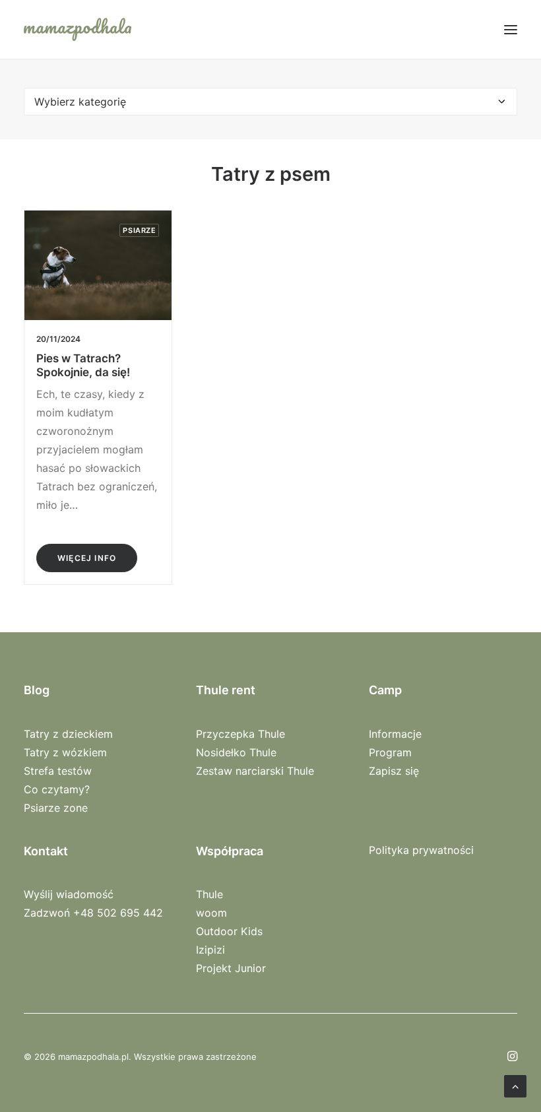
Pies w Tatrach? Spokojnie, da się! (83, 365)
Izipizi (210, 949)
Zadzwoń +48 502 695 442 (93, 912)
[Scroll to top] (515, 1085)
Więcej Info (86, 558)
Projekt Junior (231, 968)
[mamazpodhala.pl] (77, 29)
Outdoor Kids (229, 931)
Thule (209, 894)
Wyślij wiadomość (68, 894)
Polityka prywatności (421, 850)
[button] (510, 29)
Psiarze (139, 230)
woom (211, 912)
